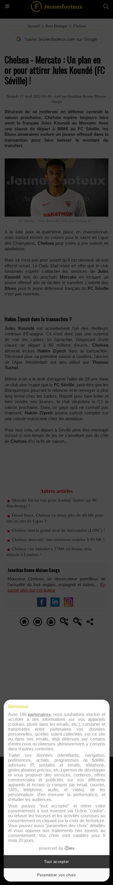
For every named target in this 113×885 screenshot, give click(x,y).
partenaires (39, 714)
